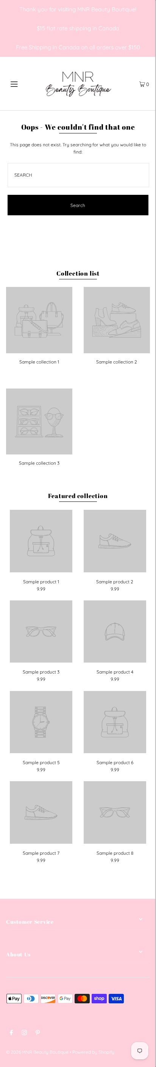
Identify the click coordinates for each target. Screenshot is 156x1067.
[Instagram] (24, 1033)
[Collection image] (39, 350)
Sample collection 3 (39, 463)
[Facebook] (11, 1033)
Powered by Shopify (93, 1052)
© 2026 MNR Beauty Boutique (37, 1052)
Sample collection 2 (116, 362)
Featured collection (78, 496)
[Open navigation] (24, 83)
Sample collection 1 (39, 362)
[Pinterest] (38, 1033)
